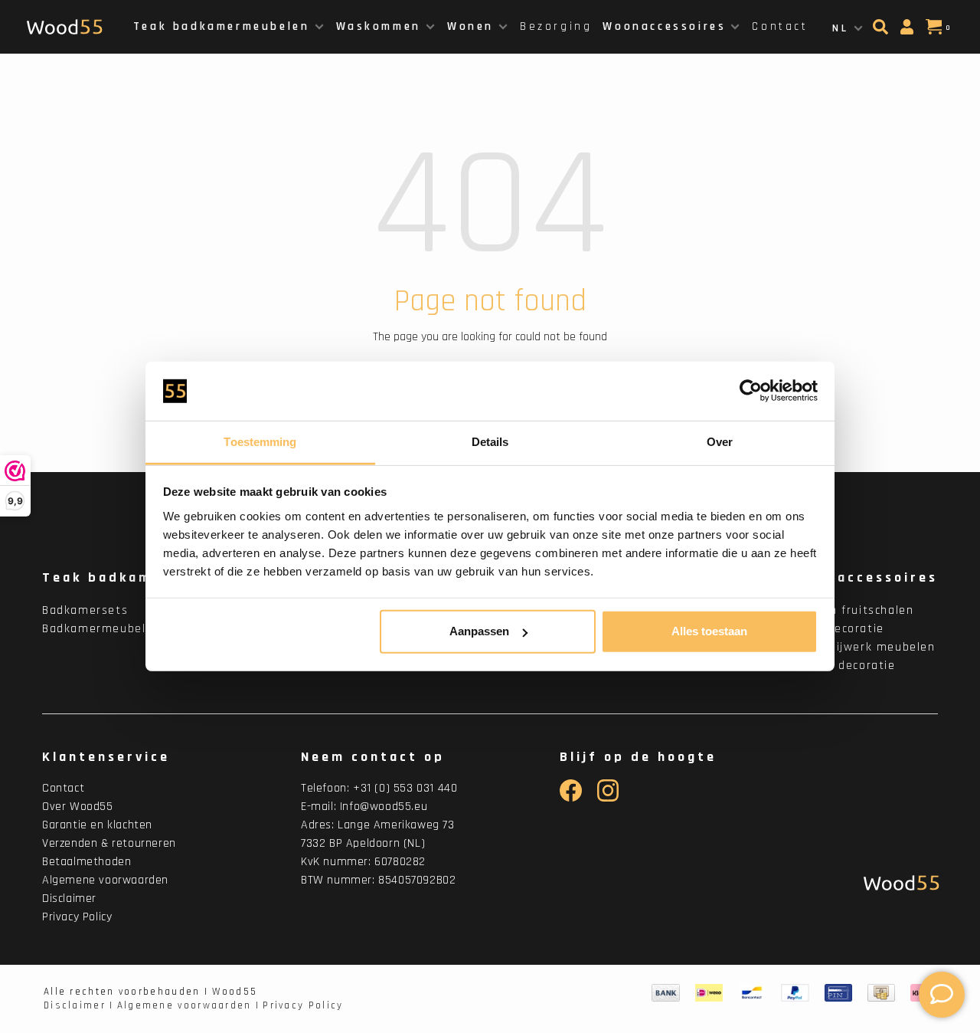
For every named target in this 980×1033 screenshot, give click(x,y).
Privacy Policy (77, 917)
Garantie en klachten (97, 825)
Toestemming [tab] (260, 441)
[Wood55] (897, 883)
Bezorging (556, 26)
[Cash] (881, 993)
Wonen (470, 26)
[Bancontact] (752, 993)
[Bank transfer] (666, 993)
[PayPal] (795, 993)
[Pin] (838, 993)
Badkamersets (85, 610)
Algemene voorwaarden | (188, 1005)
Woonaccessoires (664, 26)
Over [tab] (720, 441)
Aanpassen (479, 631)
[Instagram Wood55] (608, 798)
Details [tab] (490, 441)
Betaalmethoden (86, 862)
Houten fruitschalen (853, 610)
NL (840, 28)
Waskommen (378, 26)
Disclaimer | (79, 1005)
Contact (780, 26)
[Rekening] (908, 31)
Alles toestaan (709, 631)
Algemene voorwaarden (105, 880)
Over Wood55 (77, 807)
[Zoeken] (882, 31)
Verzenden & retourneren (109, 843)
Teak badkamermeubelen (221, 26)
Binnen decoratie (845, 666)
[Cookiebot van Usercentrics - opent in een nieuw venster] (751, 390)
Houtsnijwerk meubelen (865, 647)
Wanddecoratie (839, 629)
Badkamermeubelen (101, 629)
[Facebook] (571, 798)
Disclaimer (69, 898)
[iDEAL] (709, 993)
